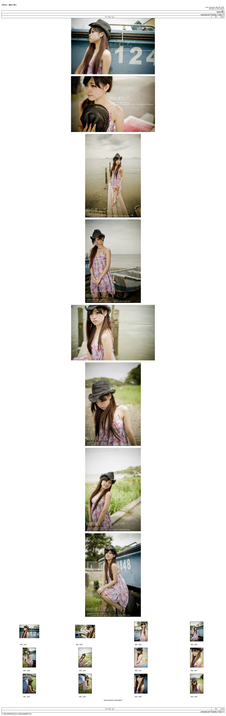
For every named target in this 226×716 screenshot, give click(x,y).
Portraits (214, 14)
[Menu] (219, 12)
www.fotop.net (205, 14)
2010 (220, 14)
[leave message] (109, 700)
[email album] (118, 700)
